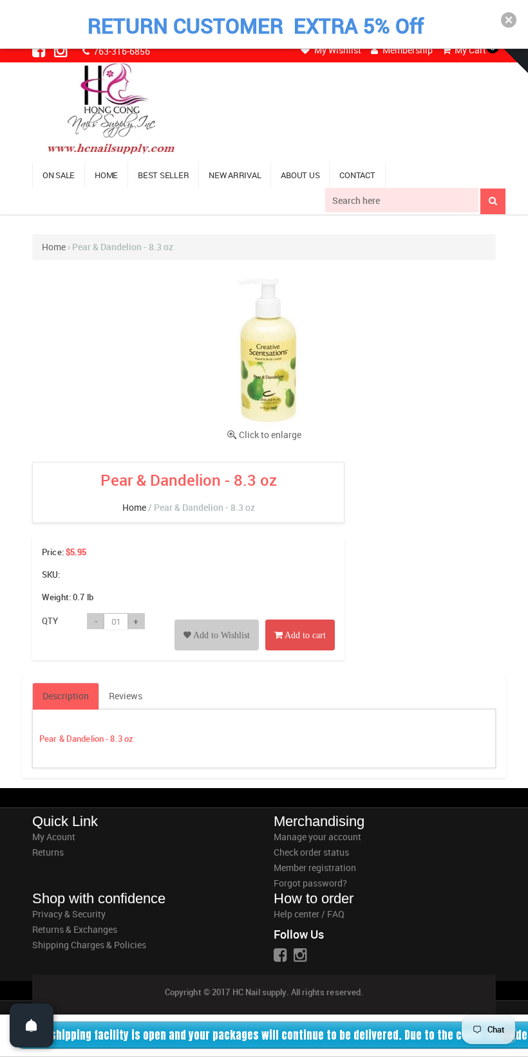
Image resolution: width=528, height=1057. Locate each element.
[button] (508, 20)
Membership (407, 50)
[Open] (31, 1025)
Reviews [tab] (125, 696)
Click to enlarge (270, 434)
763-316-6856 (120, 51)
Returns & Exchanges (74, 929)
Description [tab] (65, 696)
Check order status (311, 852)
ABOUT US (300, 175)
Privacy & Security (69, 914)
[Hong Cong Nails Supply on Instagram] (62, 50)
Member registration (315, 867)
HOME (106, 175)
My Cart (469, 50)
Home (54, 247)
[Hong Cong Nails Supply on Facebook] (40, 50)
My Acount (53, 837)
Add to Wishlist (220, 635)
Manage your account (317, 837)
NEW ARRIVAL (235, 175)
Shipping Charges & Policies (89, 945)
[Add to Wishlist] (216, 620)
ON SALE (58, 175)
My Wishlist (336, 50)
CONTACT (357, 175)
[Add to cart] (300, 620)
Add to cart (304, 635)
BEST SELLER (163, 175)
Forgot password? (310, 883)
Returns (48, 852)
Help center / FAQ (309, 914)
